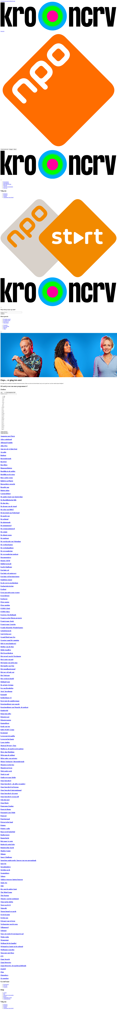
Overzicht (5, 325)
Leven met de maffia (8, 736)
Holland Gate (5, 682)
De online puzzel (6, 319)
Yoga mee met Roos (7, 953)
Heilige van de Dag (7, 647)
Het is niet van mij (7, 659)
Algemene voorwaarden (8, 995)
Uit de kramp (5, 914)
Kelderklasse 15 (6, 698)
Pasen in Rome (6, 809)
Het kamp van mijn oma (9, 663)
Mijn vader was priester (9, 758)
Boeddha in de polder (8, 471)
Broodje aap (5, 487)
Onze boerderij (6, 781)
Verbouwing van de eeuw (9, 924)
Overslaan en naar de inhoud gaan (8, 1)
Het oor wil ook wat (7, 672)
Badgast (3, 455)
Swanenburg (5, 873)
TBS (2, 886)
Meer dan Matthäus (7, 752)
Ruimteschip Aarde (7, 848)
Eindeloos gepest (6, 580)
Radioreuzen (5, 835)
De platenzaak (5, 522)
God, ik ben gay (6, 634)
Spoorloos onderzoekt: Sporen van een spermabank (18, 860)
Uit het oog (4, 918)
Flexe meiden (5, 605)
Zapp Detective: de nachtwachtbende (13, 966)
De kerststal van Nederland (10, 513)
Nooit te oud (5, 774)
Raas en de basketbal (8, 832)
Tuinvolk (4, 908)
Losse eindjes (5, 742)
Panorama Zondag (7, 806)
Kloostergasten (6, 720)
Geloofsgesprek (6, 631)
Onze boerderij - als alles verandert (13, 784)
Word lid (2, 31)
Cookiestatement (6, 998)
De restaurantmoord (8, 529)
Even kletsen (5, 596)
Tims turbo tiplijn (7, 902)
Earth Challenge (6, 567)
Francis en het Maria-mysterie (11, 618)
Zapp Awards (5, 959)
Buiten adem (5, 490)
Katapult (4, 694)
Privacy (4, 996)
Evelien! (3, 589)
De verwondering (7, 551)
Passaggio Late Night (8, 812)
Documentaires (6, 557)
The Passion (5, 895)
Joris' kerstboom (6, 691)
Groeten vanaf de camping (10, 640)
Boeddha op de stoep (8, 474)
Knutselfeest (5, 723)
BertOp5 (4, 462)
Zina (2, 972)
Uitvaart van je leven (8, 921)
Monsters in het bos (7, 765)
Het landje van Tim (7, 666)
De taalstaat (5, 538)
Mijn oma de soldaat (8, 755)
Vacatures (5, 986)
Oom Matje (5, 803)
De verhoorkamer (7, 545)
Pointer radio (5, 828)
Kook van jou (5, 726)
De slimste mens (6, 320)
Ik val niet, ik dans (7, 685)
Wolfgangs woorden (7, 950)
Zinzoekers (4, 975)
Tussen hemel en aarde (8, 911)
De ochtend (4, 519)
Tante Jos (4, 883)
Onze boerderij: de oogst (9, 793)
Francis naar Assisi (7, 621)
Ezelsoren (4, 599)
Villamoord (4, 927)
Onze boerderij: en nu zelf (10, 797)
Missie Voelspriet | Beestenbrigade (12, 761)
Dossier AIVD (5, 561)
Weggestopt (5, 940)
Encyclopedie (6, 326)
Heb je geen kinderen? (8, 643)
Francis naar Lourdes (8, 624)
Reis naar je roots (7, 841)
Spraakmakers (6, 867)
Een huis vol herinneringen (10, 576)
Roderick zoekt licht (8, 844)
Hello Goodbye (6, 650)
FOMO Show (5, 612)
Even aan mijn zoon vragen (10, 592)
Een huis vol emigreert (8, 573)
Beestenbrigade (6, 458)
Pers (4, 993)
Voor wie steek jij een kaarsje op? (12, 934)
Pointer (3, 825)
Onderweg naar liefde (8, 777)
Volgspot (3, 930)
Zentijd (3, 969)
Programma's (6, 984)
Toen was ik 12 (6, 905)
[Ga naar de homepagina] (58, 30)
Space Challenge (6, 857)
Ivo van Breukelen (7, 688)
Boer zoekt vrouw (7, 478)
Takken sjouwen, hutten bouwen (12, 879)
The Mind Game (6, 892)
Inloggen (11, 149)
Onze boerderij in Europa (10, 787)
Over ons (5, 985)
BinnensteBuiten (6, 468)
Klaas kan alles (6, 714)
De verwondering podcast (9, 554)
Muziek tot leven (6, 768)
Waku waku (5, 937)
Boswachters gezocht (8, 484)
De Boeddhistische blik (8, 500)
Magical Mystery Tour (8, 745)
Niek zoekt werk (6, 771)
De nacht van (5, 516)
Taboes (3, 876)
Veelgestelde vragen (7, 997)
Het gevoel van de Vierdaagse (11, 656)
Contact (5, 992)
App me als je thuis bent (9, 449)
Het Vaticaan (5, 675)
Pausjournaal (5, 819)
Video (4, 328)
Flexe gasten (5, 602)
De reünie (4, 532)
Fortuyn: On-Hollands (8, 615)
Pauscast (4, 816)
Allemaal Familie (7, 442)
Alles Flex (4, 446)
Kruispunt (4, 733)
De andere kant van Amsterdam (12, 497)
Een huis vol (6, 321)
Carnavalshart (6, 493)
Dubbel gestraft (6, 564)
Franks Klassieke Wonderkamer (12, 627)
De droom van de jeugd (9, 506)
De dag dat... (5, 503)
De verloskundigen (7, 548)
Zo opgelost (5, 978)
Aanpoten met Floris (8, 436)
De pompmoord (6, 525)
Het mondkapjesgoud (8, 669)
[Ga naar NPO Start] (58, 276)
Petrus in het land (7, 822)
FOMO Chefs (5, 608)
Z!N (2, 956)
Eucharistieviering (7, 586)
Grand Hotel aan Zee (8, 637)
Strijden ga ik (5, 870)
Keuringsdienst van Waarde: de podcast (14, 707)
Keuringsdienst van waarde (10, 704)
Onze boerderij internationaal (11, 790)
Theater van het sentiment (10, 899)
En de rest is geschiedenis (9, 583)
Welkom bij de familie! (9, 943)
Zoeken (2, 312)
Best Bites (4, 465)
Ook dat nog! (5, 800)
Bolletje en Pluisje (7, 481)
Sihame (3, 854)
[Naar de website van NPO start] (58, 148)
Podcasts (5, 327)
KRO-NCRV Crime (7, 730)
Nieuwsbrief (6, 322)
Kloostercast (5, 717)
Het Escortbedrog (7, 653)
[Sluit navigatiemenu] (1, 307)
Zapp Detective (6, 962)
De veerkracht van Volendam (11, 541)
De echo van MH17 (7, 509)
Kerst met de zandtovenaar (10, 701)
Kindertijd (4, 710)
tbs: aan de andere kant (9, 889)
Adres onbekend (6, 439)
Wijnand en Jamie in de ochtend (12, 946)
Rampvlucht (5, 838)
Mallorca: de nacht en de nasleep (12, 749)
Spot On (3, 863)
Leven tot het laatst (7, 739)
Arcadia (3, 452)
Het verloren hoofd (7, 678)
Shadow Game (6, 851)
